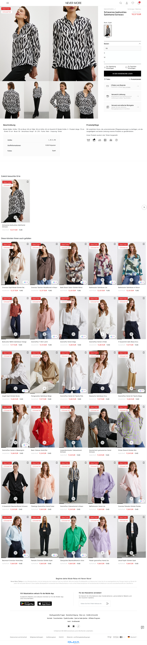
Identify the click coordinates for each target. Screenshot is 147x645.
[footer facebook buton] (68, 626)
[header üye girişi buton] (126, 3)
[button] (139, 3)
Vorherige (131, 9)
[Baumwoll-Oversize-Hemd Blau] (15, 536)
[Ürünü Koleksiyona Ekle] (27, 182)
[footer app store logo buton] (44, 603)
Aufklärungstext (51, 637)
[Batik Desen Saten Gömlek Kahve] (73, 263)
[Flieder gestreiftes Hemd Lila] (102, 536)
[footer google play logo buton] (27, 603)
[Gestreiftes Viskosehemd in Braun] (73, 482)
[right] (144, 207)
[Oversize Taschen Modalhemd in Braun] (44, 263)
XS (107, 48)
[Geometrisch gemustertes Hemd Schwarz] (102, 426)
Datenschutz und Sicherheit (18, 637)
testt (69, 621)
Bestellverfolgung (72, 615)
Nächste (138, 9)
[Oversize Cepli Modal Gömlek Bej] (15, 263)
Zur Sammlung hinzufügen (111, 67)
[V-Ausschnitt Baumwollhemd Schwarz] (15, 482)
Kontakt (49, 618)
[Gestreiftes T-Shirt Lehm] (44, 317)
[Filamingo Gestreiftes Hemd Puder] (44, 482)
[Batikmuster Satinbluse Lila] (102, 263)
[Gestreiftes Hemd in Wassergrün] (15, 426)
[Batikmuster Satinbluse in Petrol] (131, 263)
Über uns (82, 615)
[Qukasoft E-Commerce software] (73, 642)
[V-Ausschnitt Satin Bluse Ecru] (131, 317)
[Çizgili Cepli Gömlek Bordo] (15, 371)
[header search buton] (120, 3)
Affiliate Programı (94, 618)
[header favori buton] (133, 3)
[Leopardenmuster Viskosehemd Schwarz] (73, 426)
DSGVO (61, 637)
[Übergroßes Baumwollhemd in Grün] (73, 536)
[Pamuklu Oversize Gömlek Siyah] (44, 536)
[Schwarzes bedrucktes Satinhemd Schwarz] (15, 201)
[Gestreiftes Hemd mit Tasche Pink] (73, 371)
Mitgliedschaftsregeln (36, 637)
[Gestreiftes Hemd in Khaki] (102, 317)
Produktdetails (136, 79)
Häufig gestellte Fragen (57, 615)
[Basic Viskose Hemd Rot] (44, 426)
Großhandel (76, 621)
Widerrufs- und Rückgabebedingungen (78, 637)
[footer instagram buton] (73, 626)
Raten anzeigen (126, 87)
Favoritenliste (58, 618)
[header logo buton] (73, 3)
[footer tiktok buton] (78, 626)
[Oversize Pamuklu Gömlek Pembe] (131, 482)
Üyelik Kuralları (68, 618)
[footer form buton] (107, 603)
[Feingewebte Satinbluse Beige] (44, 371)
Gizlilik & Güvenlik (92, 615)
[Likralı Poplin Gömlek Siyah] (131, 536)
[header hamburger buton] (7, 3)
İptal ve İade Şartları (80, 618)
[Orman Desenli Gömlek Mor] (131, 426)
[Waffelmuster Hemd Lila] (102, 482)
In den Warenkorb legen (122, 74)
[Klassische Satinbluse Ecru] (102, 371)
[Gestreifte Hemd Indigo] (73, 317)
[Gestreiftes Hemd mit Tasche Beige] (131, 371)
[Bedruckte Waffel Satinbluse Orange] (15, 317)
